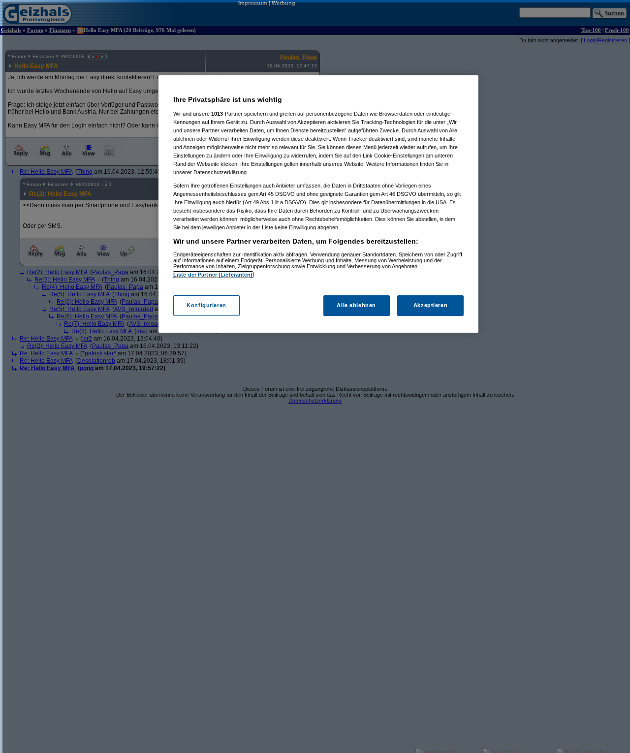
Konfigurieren (206, 305)
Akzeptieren (430, 305)
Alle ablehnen (356, 305)
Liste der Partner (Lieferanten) (213, 275)
